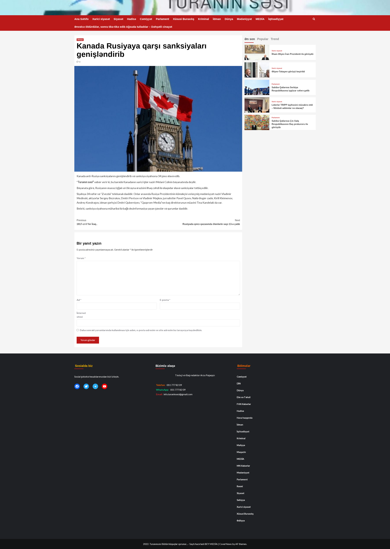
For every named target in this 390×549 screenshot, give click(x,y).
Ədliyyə (241, 520)
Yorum (81, 258)
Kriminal (203, 19)
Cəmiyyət (146, 19)
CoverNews (225, 543)
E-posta (165, 299)
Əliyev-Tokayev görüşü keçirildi (288, 71)
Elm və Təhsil (243, 397)
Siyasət (118, 19)
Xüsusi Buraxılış (183, 19)
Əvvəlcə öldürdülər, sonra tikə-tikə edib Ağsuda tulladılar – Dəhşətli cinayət (123, 26)
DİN (239, 383)
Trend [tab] (275, 39)
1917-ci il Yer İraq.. (87, 222)
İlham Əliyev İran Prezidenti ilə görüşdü (292, 54)
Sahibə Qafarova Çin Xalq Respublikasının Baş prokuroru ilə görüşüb (290, 124)
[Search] (314, 19)
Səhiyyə (241, 500)
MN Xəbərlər (243, 465)
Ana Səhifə (81, 19)
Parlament (162, 19)
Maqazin (241, 452)
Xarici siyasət (101, 19)
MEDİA (260, 19)
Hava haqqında (244, 417)
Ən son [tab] (250, 39)
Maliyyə (241, 445)
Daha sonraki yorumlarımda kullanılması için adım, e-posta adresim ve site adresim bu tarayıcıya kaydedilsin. (141, 330)
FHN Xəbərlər (244, 404)
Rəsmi (240, 486)
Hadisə (131, 19)
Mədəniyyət (244, 19)
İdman (217, 19)
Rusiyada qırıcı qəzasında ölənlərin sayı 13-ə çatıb (211, 222)
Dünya (229, 19)
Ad (79, 299)
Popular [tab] (262, 39)
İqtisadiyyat (275, 19)
